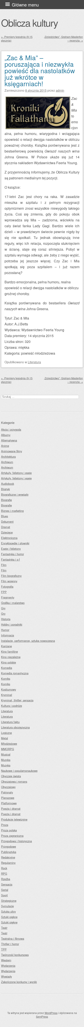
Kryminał (6, 695)
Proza (4, 825)
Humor (5, 630)
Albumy (5, 435)
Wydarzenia (8, 966)
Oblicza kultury (29, 22)
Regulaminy (8, 863)
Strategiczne (8, 901)
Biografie (6, 500)
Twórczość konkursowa (15, 955)
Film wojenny (9, 581)
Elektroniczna (9, 538)
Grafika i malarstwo (13, 603)
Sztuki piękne (9, 917)
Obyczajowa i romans (14, 781)
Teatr (4, 928)
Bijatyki (5, 489)
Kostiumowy (8, 689)
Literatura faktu (10, 722)
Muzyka (5, 760)
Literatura (34, 362)
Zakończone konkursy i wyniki (19, 982)
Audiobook (7, 484)
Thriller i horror (10, 944)
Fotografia (7, 586)
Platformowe (9, 803)
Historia (5, 619)
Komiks (5, 679)
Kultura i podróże (11, 706)
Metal (4, 738)
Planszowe (7, 798)
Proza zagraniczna (12, 836)
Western (6, 960)
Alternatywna (9, 440)
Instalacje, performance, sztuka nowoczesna (28, 641)
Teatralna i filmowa (12, 938)
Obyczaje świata (11, 776)
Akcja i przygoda (11, 429)
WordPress (51, 1013)
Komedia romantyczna (14, 673)
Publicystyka (8, 852)
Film (3, 565)
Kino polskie (8, 662)
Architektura (8, 456)
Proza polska (9, 830)
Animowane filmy (11, 451)
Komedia (6, 668)
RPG (4, 873)
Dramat (5, 527)
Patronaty (7, 792)
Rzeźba (5, 879)
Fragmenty (7, 597)
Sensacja (6, 884)
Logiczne (6, 733)
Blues (4, 516)
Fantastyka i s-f (10, 559)
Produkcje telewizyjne (14, 819)
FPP (4, 592)
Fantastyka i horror (12, 554)
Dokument (7, 521)
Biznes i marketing (12, 511)
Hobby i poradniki (11, 624)
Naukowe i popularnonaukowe (19, 771)
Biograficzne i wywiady (14, 494)
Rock (4, 868)
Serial (4, 890)
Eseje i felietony (11, 549)
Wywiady (6, 976)
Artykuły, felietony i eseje (16, 473)
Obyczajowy (8, 787)
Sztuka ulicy (8, 911)
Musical (5, 754)
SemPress (42, 1016)
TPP (4, 949)
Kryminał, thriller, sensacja (17, 700)
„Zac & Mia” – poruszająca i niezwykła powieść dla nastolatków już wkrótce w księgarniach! (40, 70)
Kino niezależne (10, 657)
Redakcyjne (8, 857)
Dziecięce (7, 532)
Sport (4, 895)
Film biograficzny (11, 576)
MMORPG (7, 749)
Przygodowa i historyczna (16, 841)
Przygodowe (8, 846)
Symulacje (7, 906)
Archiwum (7, 462)
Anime (5, 446)
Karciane (6, 646)
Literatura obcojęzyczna (15, 727)
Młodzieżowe (9, 743)
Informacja (7, 635)
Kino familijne (9, 651)
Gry (3, 608)
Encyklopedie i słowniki (15, 543)
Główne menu (25, 5)
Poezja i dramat (10, 808)
